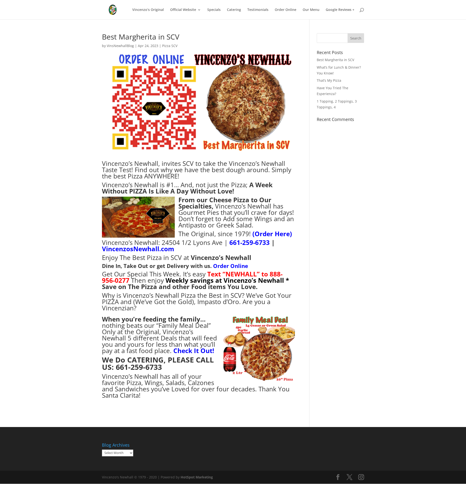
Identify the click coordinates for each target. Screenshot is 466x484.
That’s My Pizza (329, 80)
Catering (234, 10)
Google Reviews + (340, 10)
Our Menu (311, 10)
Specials (214, 10)
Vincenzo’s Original (148, 10)
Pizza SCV (169, 45)
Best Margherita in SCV (335, 59)
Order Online (285, 10)
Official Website (183, 10)
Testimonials (257, 10)
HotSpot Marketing (197, 477)
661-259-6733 (250, 242)
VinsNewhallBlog (120, 45)
